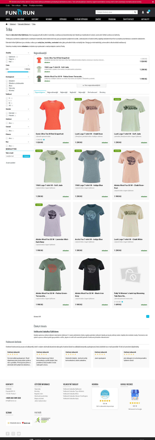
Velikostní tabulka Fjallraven (72, 389)
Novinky (49, 19)
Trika (33, 24)
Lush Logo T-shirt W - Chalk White (128, 239)
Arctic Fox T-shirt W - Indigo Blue (89, 239)
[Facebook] (8, 435)
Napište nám (38, 394)
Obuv (8, 19)
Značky (98, 19)
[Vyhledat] (135, 12)
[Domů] (6, 24)
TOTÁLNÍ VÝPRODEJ (81, 19)
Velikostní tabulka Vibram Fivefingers (75, 396)
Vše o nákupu (16, 5)
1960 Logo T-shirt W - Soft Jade (49, 185)
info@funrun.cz (11, 401)
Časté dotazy (128, 19)
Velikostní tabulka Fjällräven (46, 331)
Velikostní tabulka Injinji (70, 398)
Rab (11, 61)
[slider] (7, 72)
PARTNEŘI (37, 412)
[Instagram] (14, 435)
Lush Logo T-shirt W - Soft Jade (127, 134)
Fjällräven (13, 57)
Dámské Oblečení (24, 24)
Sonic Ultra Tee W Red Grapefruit (49, 134)
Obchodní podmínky (41, 396)
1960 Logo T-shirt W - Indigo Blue (89, 185)
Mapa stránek (39, 398)
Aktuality (145, 19)
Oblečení (20, 19)
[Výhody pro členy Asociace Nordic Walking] (48, 420)
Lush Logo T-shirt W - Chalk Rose (89, 134)
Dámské (12, 113)
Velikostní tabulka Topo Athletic (73, 391)
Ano (11, 123)
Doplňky (35, 19)
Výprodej (63, 19)
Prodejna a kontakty (36, 5)
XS (11, 105)
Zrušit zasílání (10, 163)
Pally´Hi (12, 59)
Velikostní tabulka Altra (70, 394)
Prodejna (112, 19)
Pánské (12, 115)
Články (25, 5)
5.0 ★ (105, 404)
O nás (8, 5)
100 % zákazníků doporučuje (105, 406)
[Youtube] (19, 435)
